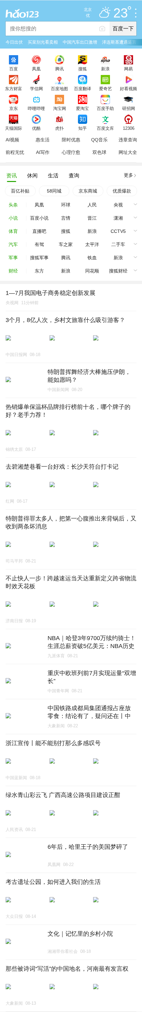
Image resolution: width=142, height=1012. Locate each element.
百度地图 (59, 88)
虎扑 (59, 128)
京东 (13, 108)
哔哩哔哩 (36, 108)
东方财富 (13, 88)
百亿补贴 (20, 191)
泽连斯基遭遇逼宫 (119, 42)
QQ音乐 (99, 139)
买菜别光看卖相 (43, 42)
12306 (128, 128)
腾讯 (59, 68)
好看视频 (128, 88)
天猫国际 (13, 128)
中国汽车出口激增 (80, 42)
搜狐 (82, 68)
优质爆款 (122, 191)
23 (120, 13)
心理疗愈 (71, 152)
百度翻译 (82, 88)
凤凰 (36, 68)
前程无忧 (15, 152)
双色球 (99, 152)
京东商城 (88, 191)
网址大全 (128, 152)
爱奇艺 (105, 88)
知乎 (82, 128)
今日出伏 (14, 42)
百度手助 (105, 108)
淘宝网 (59, 108)
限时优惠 (71, 139)
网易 (128, 68)
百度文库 (105, 128)
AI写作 (43, 152)
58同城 (54, 191)
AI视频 (12, 139)
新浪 (105, 68)
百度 (13, 68)
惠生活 (43, 139)
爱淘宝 (82, 108)
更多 (128, 175)
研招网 (128, 108)
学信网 (36, 88)
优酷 (36, 128)
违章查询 (128, 139)
